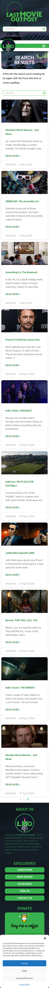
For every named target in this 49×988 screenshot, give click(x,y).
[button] (45, 938)
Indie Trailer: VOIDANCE (18, 410)
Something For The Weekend (21, 272)
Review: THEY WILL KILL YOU (21, 620)
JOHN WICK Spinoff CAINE (20, 553)
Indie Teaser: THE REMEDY (20, 687)
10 (28, 799)
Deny (24, 970)
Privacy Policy (24, 984)
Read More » (13, 155)
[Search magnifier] (44, 29)
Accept (24, 963)
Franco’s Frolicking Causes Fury (22, 339)
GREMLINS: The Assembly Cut (22, 201)
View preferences (24, 978)
